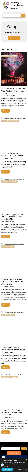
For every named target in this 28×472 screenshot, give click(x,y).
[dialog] (14, 465)
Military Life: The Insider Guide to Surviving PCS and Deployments (13, 281)
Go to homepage (14, 37)
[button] (14, 467)
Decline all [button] (20, 469)
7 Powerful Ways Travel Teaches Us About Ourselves (13, 154)
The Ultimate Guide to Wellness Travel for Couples (13, 348)
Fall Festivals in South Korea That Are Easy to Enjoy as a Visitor (13, 90)
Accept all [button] (7, 469)
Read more (5, 110)
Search (2, 445)
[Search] (23, 15)
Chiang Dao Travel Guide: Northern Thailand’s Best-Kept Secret (12, 412)
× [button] (26, 459)
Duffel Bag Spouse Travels (17, 4)
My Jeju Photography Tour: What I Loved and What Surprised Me (12, 216)
